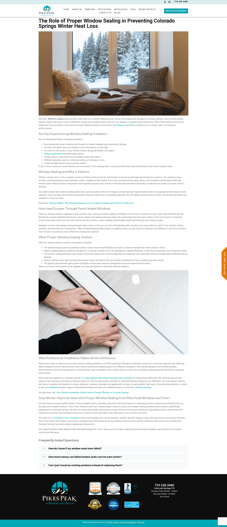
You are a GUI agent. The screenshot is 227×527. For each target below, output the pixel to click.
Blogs (117, 12)
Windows (90, 9)
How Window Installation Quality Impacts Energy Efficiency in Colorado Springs (92, 392)
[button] (113, 448)
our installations (52, 387)
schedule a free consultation (67, 418)
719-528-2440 (181, 2)
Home (66, 9)
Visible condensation (53, 154)
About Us (77, 9)
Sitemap (141, 522)
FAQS (133, 9)
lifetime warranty (143, 387)
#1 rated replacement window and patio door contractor (107, 378)
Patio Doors (104, 9)
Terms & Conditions (128, 522)
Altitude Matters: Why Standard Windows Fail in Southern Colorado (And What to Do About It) (91, 203)
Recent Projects (147, 9)
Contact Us (105, 12)
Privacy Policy (113, 522)
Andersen (120, 125)
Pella (132, 125)
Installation (120, 9)
